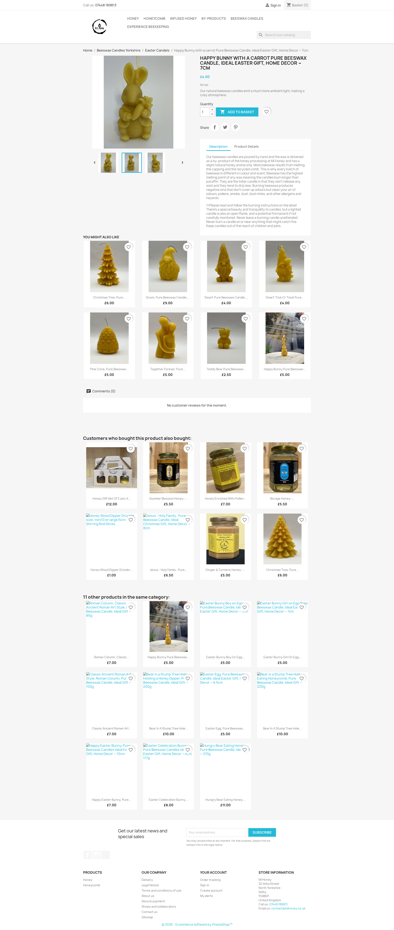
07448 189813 (105, 5)
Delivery (147, 880)
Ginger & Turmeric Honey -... (225, 570)
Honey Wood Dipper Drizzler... (111, 570)
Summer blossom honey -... (168, 498)
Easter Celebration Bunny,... (168, 800)
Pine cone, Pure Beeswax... (109, 369)
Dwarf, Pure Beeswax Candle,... (226, 297)
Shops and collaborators (159, 906)
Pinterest (235, 127)
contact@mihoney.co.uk (288, 908)
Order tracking (210, 880)
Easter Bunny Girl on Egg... (282, 657)
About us (148, 896)
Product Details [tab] (246, 146)
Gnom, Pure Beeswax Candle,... (168, 297)
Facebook (88, 855)
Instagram (97, 855)
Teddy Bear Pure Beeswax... (226, 369)
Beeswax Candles (247, 18)
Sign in (204, 885)
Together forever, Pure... (168, 369)
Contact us (149, 912)
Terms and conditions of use (161, 890)
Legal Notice (150, 885)
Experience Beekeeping (148, 26)
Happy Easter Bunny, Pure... (111, 800)
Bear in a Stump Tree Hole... (168, 728)
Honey (133, 18)
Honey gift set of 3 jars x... (112, 498)
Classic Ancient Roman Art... (111, 728)
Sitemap (147, 917)
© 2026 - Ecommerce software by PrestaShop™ (197, 924)
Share (215, 127)
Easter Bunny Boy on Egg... (225, 657)
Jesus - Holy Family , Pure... (168, 570)
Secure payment (153, 901)
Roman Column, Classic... (111, 657)
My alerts (206, 896)
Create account (211, 890)
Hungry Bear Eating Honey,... (225, 800)
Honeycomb (154, 18)
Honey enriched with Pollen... (225, 498)
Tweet (225, 127)
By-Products (214, 18)
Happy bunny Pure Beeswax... (285, 369)
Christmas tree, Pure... (109, 297)
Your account (213, 872)
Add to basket (237, 111)
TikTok (106, 855)
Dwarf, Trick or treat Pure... (285, 297)
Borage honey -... (282, 498)
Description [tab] (218, 146)
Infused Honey (183, 18)
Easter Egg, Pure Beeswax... (225, 728)
